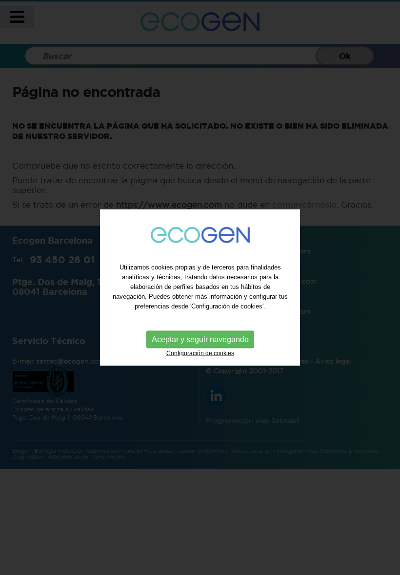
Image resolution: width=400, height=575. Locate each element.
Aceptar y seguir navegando (200, 339)
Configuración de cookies (200, 352)
